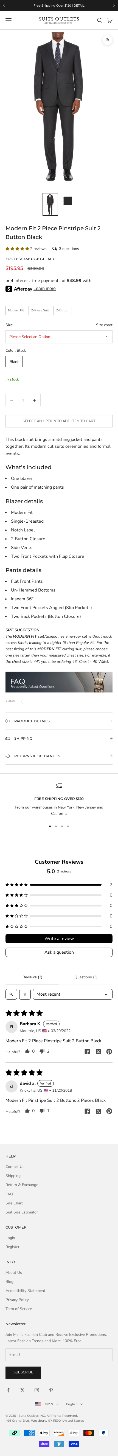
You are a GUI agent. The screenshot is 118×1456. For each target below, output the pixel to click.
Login (10, 1237)
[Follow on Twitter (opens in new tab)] (22, 1390)
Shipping (13, 1175)
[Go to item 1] (50, 204)
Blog (9, 1281)
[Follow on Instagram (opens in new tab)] (37, 1390)
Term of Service (18, 1308)
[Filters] (25, 994)
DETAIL (79, 5)
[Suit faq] (59, 682)
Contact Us (14, 1166)
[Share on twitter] (98, 1051)
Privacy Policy (17, 1299)
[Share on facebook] (87, 1051)
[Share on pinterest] (109, 1051)
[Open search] (11, 994)
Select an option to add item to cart (59, 421)
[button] (59, 249)
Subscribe (23, 1372)
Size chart (104, 325)
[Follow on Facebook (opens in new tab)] (8, 1390)
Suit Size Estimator (21, 1212)
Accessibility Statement (25, 1290)
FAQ (9, 1194)
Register (12, 1246)
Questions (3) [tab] (85, 977)
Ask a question (59, 952)
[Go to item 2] (67, 201)
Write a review (59, 939)
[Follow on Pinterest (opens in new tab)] (51, 1390)
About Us (13, 1272)
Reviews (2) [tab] (32, 977)
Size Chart (14, 1203)
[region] (59, 5)
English (71, 1404)
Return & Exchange (21, 1184)
